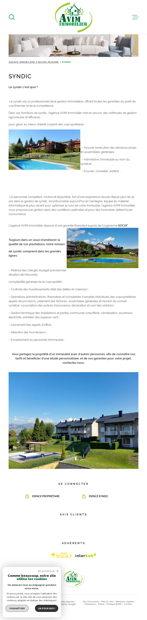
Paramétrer (17, 608)
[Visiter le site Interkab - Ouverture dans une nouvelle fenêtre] (61, 555)
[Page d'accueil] (73, 17)
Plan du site (107, 602)
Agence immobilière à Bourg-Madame (34, 62)
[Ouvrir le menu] (135, 17)
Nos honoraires (91, 602)
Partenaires (90, 604)
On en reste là (46, 571)
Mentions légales (125, 602)
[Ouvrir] (12, 17)
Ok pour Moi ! (46, 608)
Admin (101, 604)
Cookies (128, 604)
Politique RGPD (114, 604)
